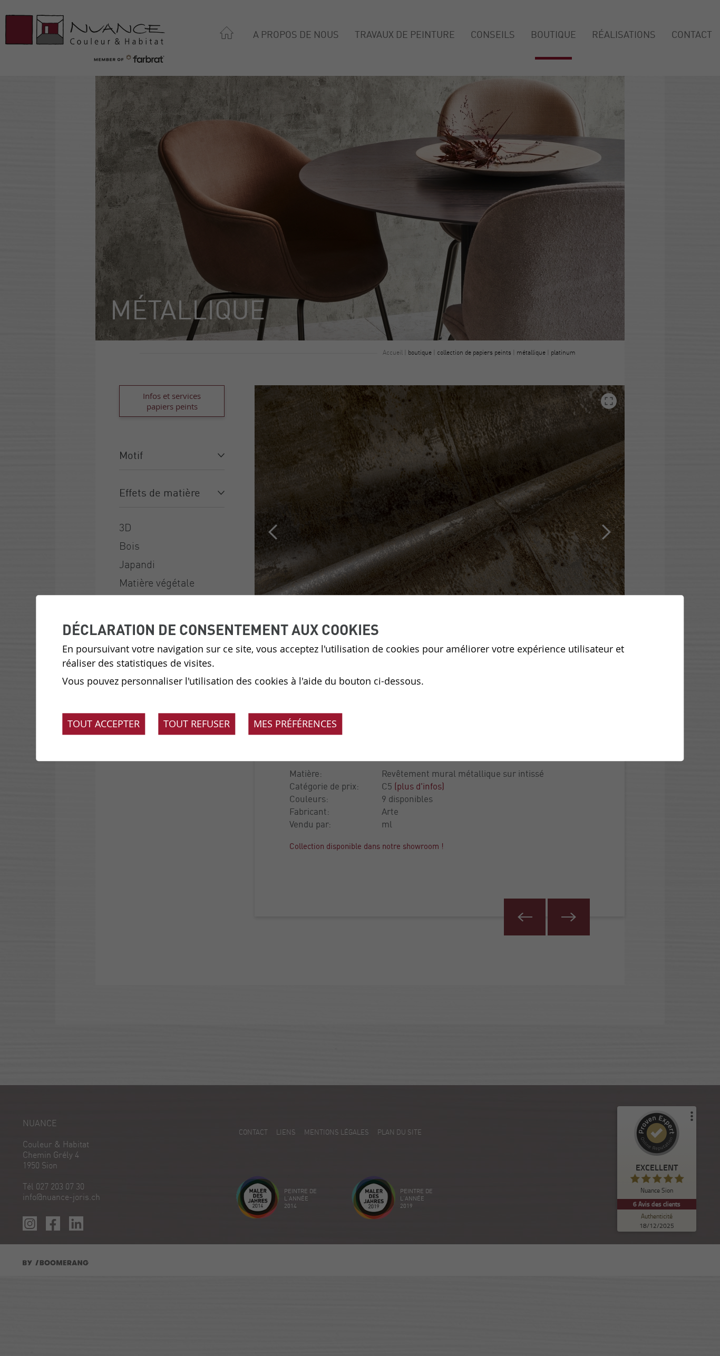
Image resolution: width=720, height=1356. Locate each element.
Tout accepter (103, 723)
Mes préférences (295, 723)
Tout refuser (196, 723)
